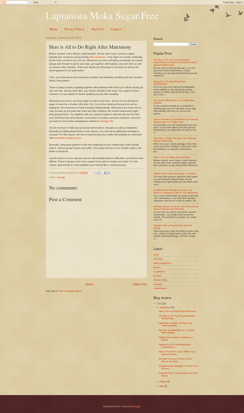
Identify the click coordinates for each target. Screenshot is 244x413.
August (163, 381)
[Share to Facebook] (105, 173)
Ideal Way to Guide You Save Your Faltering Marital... (175, 324)
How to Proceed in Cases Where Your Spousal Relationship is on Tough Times (176, 120)
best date (158, 259)
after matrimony (97, 57)
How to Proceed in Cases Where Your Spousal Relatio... (177, 352)
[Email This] (96, 173)
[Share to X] (102, 173)
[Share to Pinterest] (108, 173)
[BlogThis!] (99, 173)
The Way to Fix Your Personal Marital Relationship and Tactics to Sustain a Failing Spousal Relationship (175, 62)
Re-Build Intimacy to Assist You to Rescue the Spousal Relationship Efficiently (176, 207)
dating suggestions (163, 263)
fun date (157, 276)
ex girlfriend (159, 271)
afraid (156, 254)
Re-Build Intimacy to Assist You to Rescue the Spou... (175, 360)
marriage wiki (106, 121)
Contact (116, 29)
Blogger (136, 406)
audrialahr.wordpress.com (67, 138)
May (162, 386)
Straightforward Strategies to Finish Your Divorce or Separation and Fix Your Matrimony (176, 191)
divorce (157, 267)
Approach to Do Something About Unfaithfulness (175, 345)
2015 (159, 303)
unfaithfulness (160, 288)
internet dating (160, 280)
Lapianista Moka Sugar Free (102, 15)
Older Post (140, 284)
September (165, 307)
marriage (61, 177)
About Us (97, 29)
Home (54, 29)
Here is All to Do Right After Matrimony (172, 157)
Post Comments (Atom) (70, 291)
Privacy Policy (74, 29)
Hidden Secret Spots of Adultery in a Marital (175, 173)
